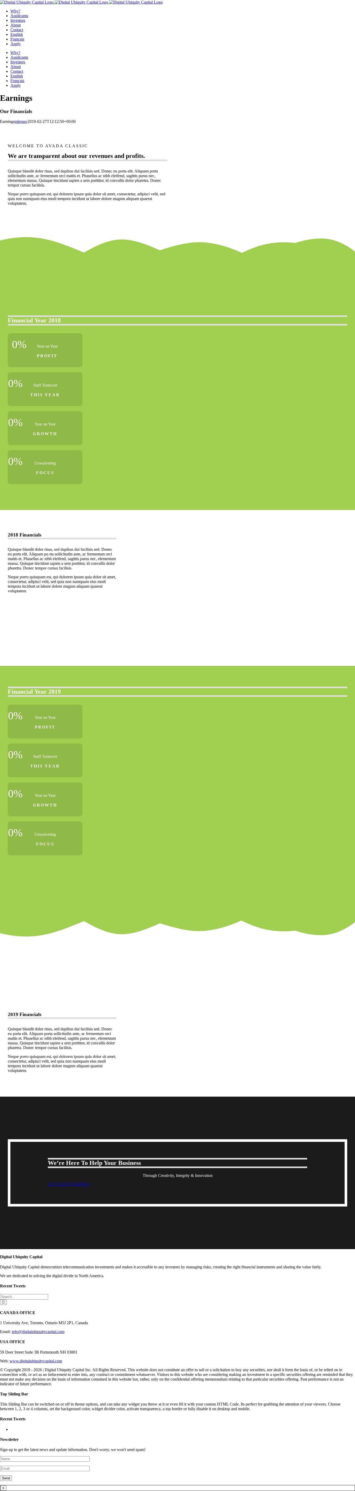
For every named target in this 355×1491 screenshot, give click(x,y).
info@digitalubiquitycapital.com (38, 1331)
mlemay (21, 121)
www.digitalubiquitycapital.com (36, 1361)
